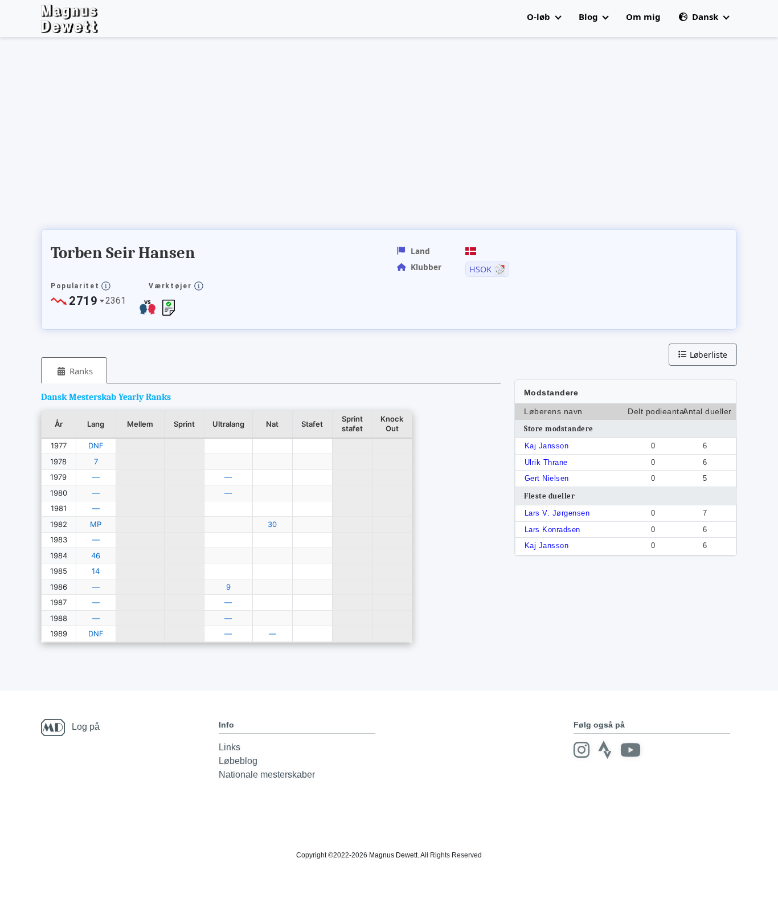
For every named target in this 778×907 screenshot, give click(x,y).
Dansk (705, 16)
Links (229, 747)
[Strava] (605, 750)
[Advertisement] (248, 136)
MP (95, 524)
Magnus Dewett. (394, 855)
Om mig (643, 16)
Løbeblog (238, 761)
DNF (96, 445)
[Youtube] (630, 750)
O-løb (539, 16)
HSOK (480, 269)
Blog (589, 16)
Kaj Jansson (547, 446)
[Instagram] (581, 750)
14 (96, 570)
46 (95, 555)
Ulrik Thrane (546, 462)
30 (272, 524)
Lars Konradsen (552, 529)
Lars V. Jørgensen (557, 513)
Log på (86, 727)
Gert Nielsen (547, 478)
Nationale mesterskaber (267, 774)
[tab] (74, 370)
